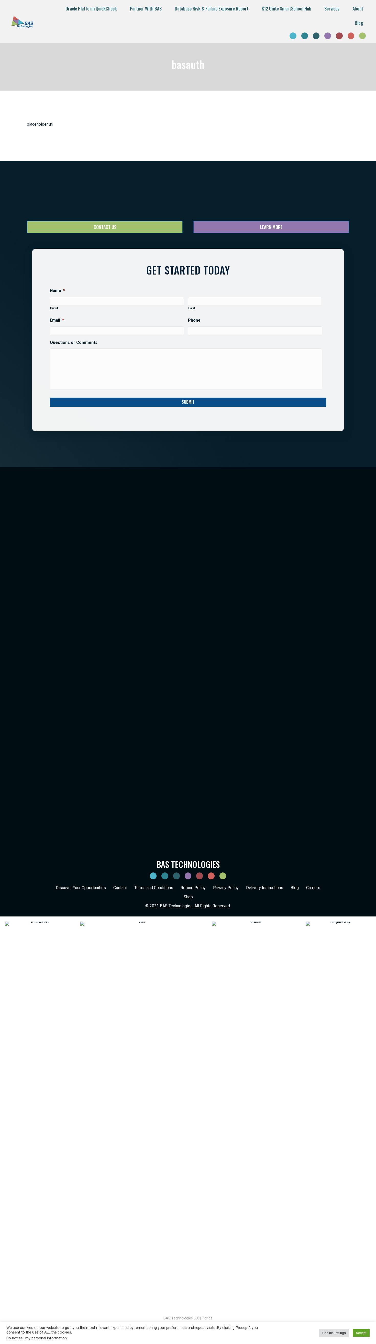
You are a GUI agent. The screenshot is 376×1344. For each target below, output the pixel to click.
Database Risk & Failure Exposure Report (212, 8)
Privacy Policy (226, 887)
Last (192, 308)
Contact (120, 887)
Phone (194, 320)
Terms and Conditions (153, 887)
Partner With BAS (146, 8)
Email (57, 320)
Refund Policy (193, 887)
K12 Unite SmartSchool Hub (286, 8)
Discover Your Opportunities (81, 887)
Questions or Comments (73, 342)
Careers (313, 887)
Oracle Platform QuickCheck (91, 8)
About (357, 8)
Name (57, 290)
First (54, 308)
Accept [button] (361, 1333)
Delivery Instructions (264, 887)
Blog (359, 22)
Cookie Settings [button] (334, 1333)
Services (331, 8)
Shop (188, 896)
